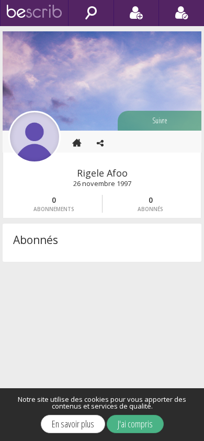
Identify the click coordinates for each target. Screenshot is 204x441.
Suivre (159, 120)
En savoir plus (73, 423)
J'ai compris (135, 423)
